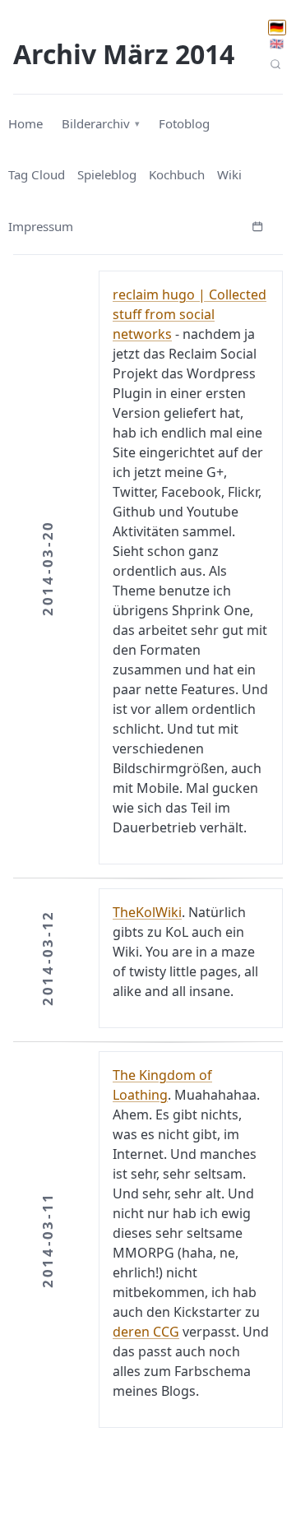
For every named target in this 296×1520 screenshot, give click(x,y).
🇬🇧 (277, 43)
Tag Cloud (36, 174)
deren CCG (146, 1332)
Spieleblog (106, 174)
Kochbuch (177, 174)
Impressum (40, 226)
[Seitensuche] (276, 64)
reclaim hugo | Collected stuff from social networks (189, 314)
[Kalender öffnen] (257, 224)
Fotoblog (184, 123)
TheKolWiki (147, 912)
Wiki (229, 174)
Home (25, 123)
